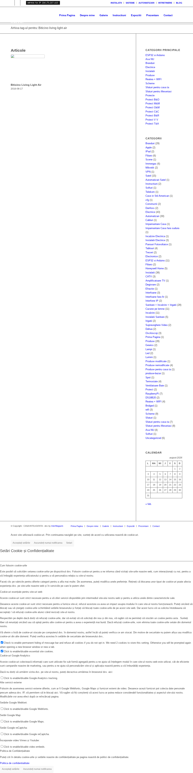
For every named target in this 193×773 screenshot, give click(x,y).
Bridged (150, 405)
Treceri (149, 252)
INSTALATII (116, 3)
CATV (149, 276)
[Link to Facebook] (23, 3)
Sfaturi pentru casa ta (157, 87)
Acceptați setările (21, 543)
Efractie (150, 288)
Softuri (149, 187)
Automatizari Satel (156, 179)
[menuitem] (116, 3)
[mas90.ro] (50, 15)
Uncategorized (153, 438)
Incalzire (150, 312)
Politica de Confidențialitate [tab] (15, 750)
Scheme (150, 83)
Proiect (149, 389)
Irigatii (149, 320)
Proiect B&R (152, 115)
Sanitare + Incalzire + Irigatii (161, 304)
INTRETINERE (165, 3)
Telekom (150, 191)
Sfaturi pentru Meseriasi (159, 91)
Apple (149, 147)
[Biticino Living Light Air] (28, 68)
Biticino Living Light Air (26, 84)
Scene (149, 159)
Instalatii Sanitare (155, 317)
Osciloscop (152, 333)
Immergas (151, 163)
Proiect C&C (152, 111)
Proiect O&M (153, 107)
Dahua (149, 329)
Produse (150, 75)
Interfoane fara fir (155, 296)
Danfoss (150, 208)
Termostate (152, 381)
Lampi (149, 349)
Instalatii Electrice (155, 240)
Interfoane (151, 292)
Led (147, 353)
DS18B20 (151, 397)
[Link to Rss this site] (12, 3)
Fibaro (149, 155)
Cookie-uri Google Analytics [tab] (15, 655)
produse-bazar (153, 373)
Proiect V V (152, 119)
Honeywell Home (155, 268)
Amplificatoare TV (155, 280)
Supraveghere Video (157, 325)
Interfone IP (152, 300)
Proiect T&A (152, 123)
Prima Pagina (153, 337)
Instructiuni (152, 183)
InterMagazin (57, 526)
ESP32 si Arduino (155, 55)
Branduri (150, 63)
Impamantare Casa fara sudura (162, 228)
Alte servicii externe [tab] (11, 682)
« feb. (149, 504)
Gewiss (150, 345)
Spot (148, 377)
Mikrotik (150, 167)
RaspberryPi (152, 393)
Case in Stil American (157, 195)
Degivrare (151, 284)
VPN (148, 171)
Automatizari (152, 216)
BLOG (179, 3)
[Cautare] (178, 15)
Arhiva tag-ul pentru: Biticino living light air (39, 28)
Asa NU (150, 59)
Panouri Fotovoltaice (157, 244)
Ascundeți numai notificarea (48, 543)
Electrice (150, 67)
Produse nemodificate (157, 365)
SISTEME (130, 3)
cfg (147, 200)
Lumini (149, 357)
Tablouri (150, 248)
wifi (147, 409)
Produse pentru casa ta (158, 369)
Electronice (152, 256)
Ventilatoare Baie (155, 385)
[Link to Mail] (17, 3)
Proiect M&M (153, 103)
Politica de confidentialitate (14, 763)
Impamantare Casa (156, 224)
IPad (148, 151)
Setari (69, 543)
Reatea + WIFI (154, 79)
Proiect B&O (152, 99)
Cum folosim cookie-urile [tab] (13, 565)
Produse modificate (156, 361)
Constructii (151, 204)
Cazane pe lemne (155, 308)
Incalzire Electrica (155, 236)
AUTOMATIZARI (146, 3)
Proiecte (150, 95)
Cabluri (149, 220)
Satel (148, 175)
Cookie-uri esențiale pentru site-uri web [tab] (21, 591)
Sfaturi (149, 417)
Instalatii (150, 71)
